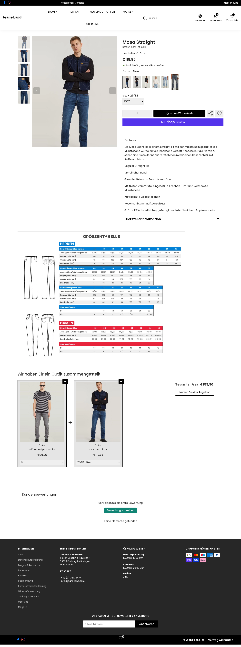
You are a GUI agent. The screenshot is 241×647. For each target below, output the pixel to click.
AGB (20, 554)
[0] (120, 637)
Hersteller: (129, 53)
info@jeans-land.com (73, 581)
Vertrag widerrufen (220, 640)
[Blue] (127, 87)
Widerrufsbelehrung (29, 591)
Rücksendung (230, 2)
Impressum (24, 570)
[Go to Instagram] (10, 2)
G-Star (140, 53)
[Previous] (36, 90)
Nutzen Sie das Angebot (194, 392)
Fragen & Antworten (29, 565)
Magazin (22, 607)
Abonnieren (146, 624)
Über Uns (92, 24)
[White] (146, 87)
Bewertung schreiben (120, 510)
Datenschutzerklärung (30, 559)
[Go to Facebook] (4, 2)
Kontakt (22, 575)
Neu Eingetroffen (102, 12)
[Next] (112, 90)
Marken (128, 12)
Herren (74, 12)
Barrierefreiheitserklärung (32, 586)
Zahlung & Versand (28, 596)
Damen (52, 12)
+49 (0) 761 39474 (71, 577)
